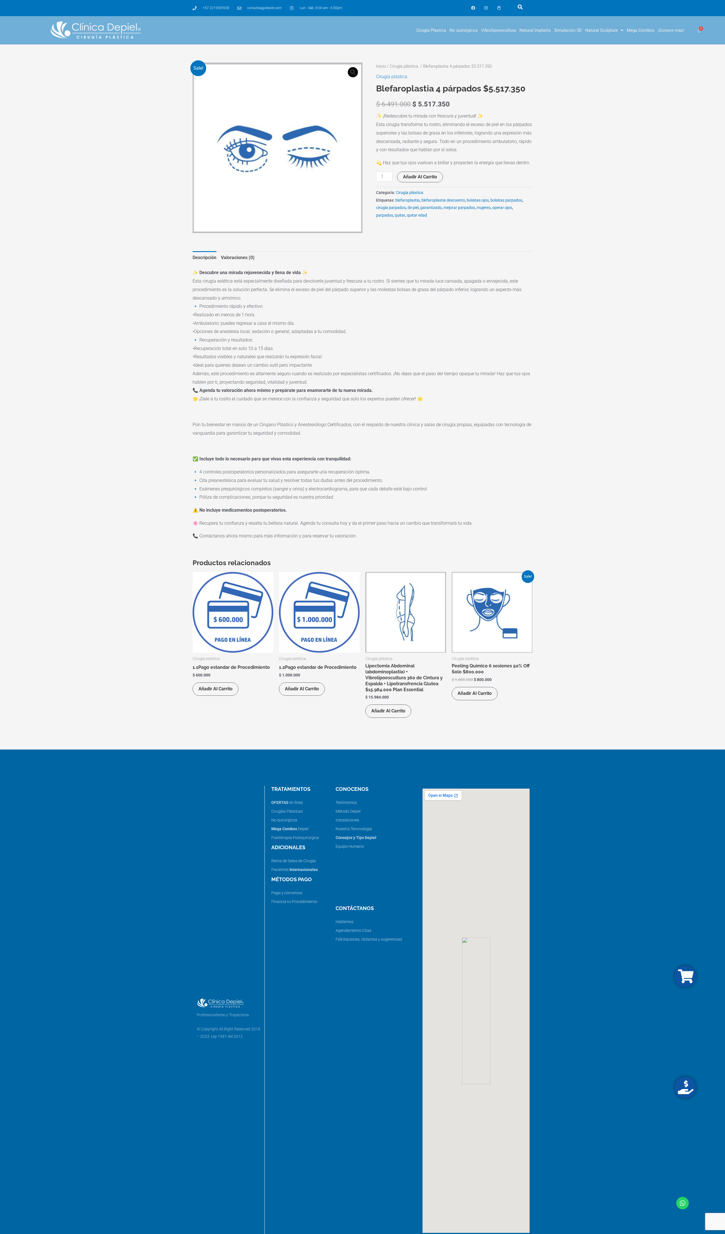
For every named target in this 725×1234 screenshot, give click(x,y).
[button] (520, 7)
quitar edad (417, 215)
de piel (413, 207)
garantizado (431, 207)
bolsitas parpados (506, 200)
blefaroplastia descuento (443, 200)
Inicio (381, 66)
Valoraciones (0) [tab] (238, 257)
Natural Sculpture (601, 30)
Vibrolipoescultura (498, 30)
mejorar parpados (459, 207)
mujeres (484, 207)
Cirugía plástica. (404, 66)
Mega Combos (640, 30)
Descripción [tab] (204, 257)
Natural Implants (535, 30)
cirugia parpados (391, 207)
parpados (384, 215)
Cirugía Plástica (431, 30)
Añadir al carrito (420, 177)
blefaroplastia (407, 200)
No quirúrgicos (463, 30)
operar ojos (502, 207)
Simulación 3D (568, 30)
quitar (400, 215)
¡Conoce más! (671, 30)
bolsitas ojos (478, 200)
